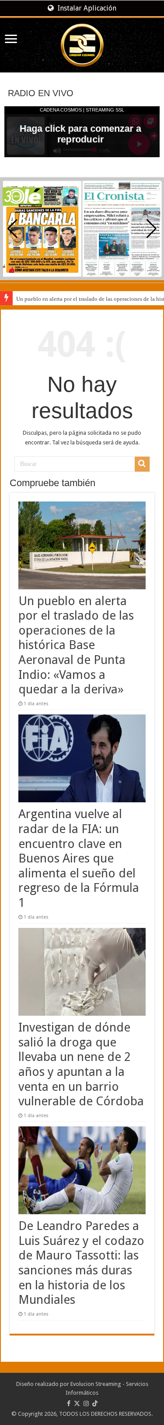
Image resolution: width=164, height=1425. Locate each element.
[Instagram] (86, 1403)
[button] (151, 228)
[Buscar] (142, 464)
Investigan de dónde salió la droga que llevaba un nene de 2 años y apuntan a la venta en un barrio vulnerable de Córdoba (81, 1064)
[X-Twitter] (77, 1403)
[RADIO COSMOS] (82, 45)
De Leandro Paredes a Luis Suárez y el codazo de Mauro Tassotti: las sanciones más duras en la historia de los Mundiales (81, 1263)
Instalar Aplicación (86, 8)
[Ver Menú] (11, 39)
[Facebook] (68, 1403)
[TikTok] (94, 1403)
